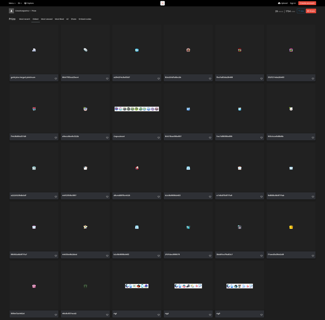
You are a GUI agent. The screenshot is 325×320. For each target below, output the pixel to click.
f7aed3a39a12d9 (276, 254)
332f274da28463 (276, 77)
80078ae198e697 (173, 136)
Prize (34, 10)
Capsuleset (119, 136)
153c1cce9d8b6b (275, 136)
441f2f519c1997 (69, 195)
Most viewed (46, 19)
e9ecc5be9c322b (70, 136)
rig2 (167, 314)
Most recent (24, 19)
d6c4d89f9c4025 (122, 195)
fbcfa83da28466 (224, 77)
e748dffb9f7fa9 (224, 195)
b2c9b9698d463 (173, 195)
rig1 (115, 314)
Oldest (36, 19)
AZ (67, 19)
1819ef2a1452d (18, 314)
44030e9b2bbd (69, 254)
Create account (307, 3)
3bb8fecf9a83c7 (224, 254)
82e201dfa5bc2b (173, 77)
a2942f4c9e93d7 (122, 77)
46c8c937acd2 (69, 314)
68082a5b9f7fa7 (19, 254)
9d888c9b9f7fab (276, 195)
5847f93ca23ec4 (70, 77)
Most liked (59, 19)
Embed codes (85, 19)
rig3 (218, 314)
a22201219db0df (18, 195)
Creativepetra (22, 10)
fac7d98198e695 (224, 136)
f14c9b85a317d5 (18, 136)
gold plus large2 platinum (23, 77)
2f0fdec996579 (172, 254)
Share (73, 19)
